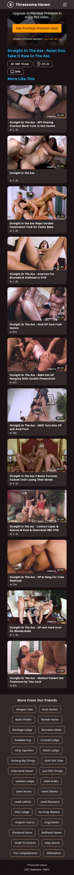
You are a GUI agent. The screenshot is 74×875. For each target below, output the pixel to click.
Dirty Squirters (24, 750)
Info (17, 71)
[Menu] (65, 4)
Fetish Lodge (51, 750)
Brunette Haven (52, 730)
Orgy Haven (51, 822)
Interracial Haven (22, 771)
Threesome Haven (33, 4)
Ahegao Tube (24, 709)
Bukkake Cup (23, 740)
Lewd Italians (49, 791)
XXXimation (54, 853)
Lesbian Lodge (25, 781)
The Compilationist (25, 853)
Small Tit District (25, 843)
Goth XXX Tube (54, 760)
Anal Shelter (50, 709)
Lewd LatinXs (23, 801)
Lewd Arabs (51, 781)
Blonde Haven (50, 719)
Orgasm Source (25, 822)
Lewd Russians (50, 801)
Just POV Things (53, 771)
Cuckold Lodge (50, 740)
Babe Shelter (23, 719)
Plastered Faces (22, 832)
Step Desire (52, 843)
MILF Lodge (22, 812)
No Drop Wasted (49, 812)
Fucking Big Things (23, 760)
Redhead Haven (52, 832)
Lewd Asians (24, 791)
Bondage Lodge (22, 730)
